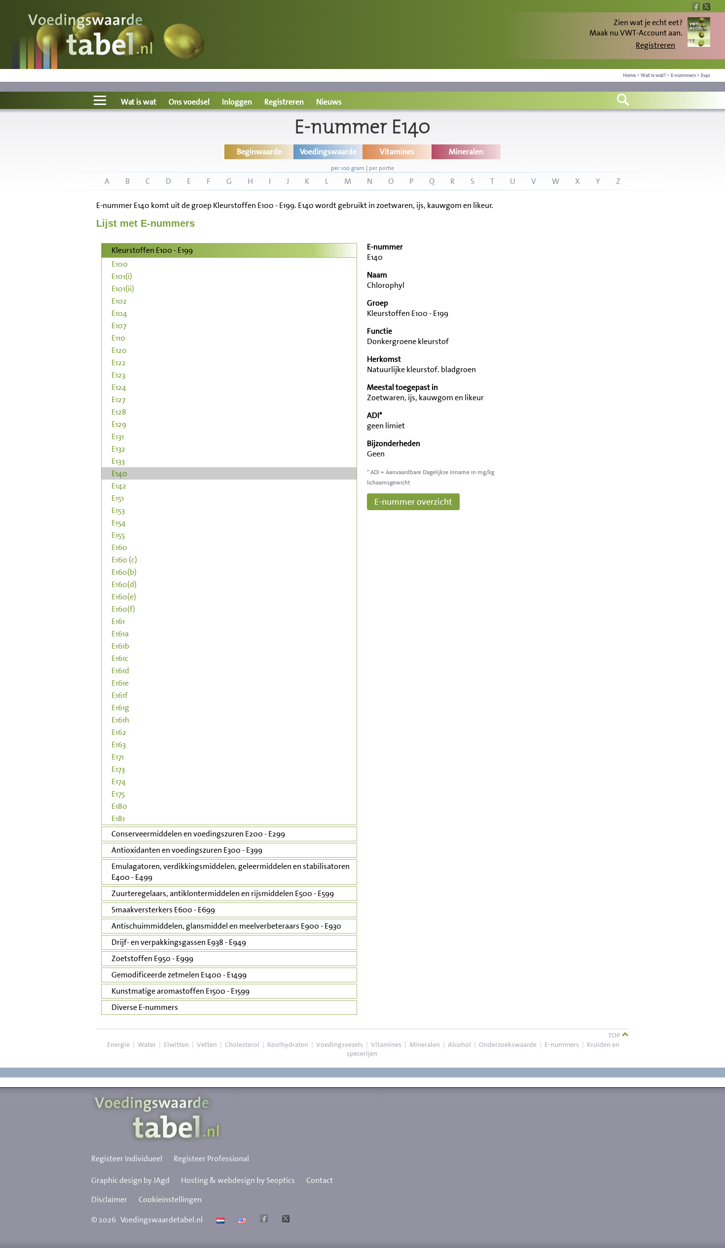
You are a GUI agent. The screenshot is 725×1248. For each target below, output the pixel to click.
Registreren (655, 45)
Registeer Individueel (126, 1158)
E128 (118, 412)
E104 (119, 313)
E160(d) (124, 584)
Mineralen (424, 1044)
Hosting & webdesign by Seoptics (238, 1180)
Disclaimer (109, 1199)
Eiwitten (176, 1044)
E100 (119, 264)
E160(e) (123, 596)
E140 (705, 75)
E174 (118, 781)
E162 (118, 732)
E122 (118, 362)
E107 (118, 325)
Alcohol (459, 1044)
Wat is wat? (653, 75)
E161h (120, 720)
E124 (118, 387)
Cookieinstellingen (170, 1199)
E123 (118, 375)
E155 (118, 535)
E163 (118, 744)
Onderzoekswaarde (508, 1044)
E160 (119, 547)
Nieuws (329, 102)
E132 (118, 449)
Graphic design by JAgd (130, 1180)
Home (629, 75)
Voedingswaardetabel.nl (161, 1219)
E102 (119, 301)
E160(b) (124, 572)
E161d (120, 670)
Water (147, 1044)
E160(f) (123, 609)
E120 (119, 350)
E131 (117, 436)
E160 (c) (124, 560)
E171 (117, 757)
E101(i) (121, 276)
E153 (118, 510)
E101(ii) (122, 288)
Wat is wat (138, 102)
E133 (118, 461)
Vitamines (386, 1044)
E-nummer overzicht (413, 502)
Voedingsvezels (339, 1044)
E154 (118, 523)
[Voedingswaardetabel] (91, 36)
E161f (119, 695)
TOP (614, 1035)
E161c (119, 658)
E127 (118, 399)
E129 (118, 424)
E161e (120, 683)
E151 (117, 498)
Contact (319, 1180)
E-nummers (683, 75)
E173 (118, 769)
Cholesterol (242, 1044)
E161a (120, 633)
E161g (120, 707)
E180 (119, 806)
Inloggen (237, 102)
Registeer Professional (211, 1158)
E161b (120, 646)
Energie (118, 1044)
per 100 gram (347, 168)
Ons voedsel (189, 102)
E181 (118, 818)
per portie (381, 168)
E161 (118, 621)
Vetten (207, 1044)
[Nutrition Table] (241, 1219)
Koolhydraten (287, 1044)
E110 (118, 338)
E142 (118, 486)
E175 (118, 794)
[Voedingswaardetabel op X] (284, 1219)
